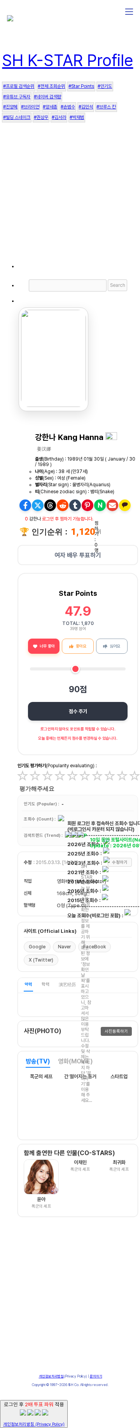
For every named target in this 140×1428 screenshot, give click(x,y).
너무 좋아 (47, 646)
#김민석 (86, 107)
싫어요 (115, 646)
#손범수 (68, 107)
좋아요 (81, 646)
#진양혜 (10, 107)
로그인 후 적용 (34, 1414)
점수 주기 (78, 711)
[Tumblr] (75, 505)
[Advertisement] (70, 198)
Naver (64, 947)
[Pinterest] (87, 505)
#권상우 (41, 117)
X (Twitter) (41, 960)
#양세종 (50, 107)
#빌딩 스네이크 (16, 117)
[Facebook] (25, 505)
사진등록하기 (116, 1031)
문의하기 (96, 1376)
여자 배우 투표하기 (77, 555)
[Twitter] (38, 505)
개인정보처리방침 (51, 1376)
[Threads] (50, 505)
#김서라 (59, 117)
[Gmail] (112, 505)
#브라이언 (30, 107)
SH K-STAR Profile (67, 60)
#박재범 (77, 117)
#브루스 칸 (106, 107)
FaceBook (94, 947)
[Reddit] (62, 505)
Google (37, 947)
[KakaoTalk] (125, 505)
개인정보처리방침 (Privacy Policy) (34, 1424)
